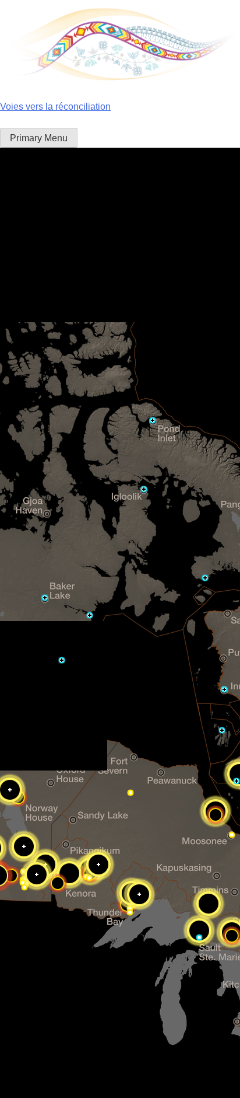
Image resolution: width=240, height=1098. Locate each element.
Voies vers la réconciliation (55, 106)
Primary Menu (39, 138)
